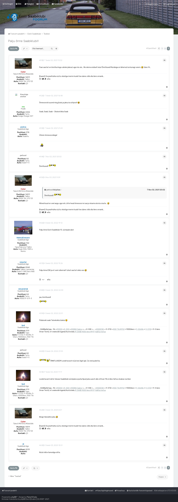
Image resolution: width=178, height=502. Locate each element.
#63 (41, 445)
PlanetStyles (32, 497)
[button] (158, 48)
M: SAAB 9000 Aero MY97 (85, 332)
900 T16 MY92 (118, 329)
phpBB (13, 497)
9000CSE (100, 329)
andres (23, 127)
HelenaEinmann (23, 238)
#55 (41, 177)
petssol (23, 155)
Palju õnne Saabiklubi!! (23, 41)
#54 (41, 157)
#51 (40, 60)
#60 (41, 351)
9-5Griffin (140, 329)
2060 (27, 267)
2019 (27, 450)
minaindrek (23, 289)
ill (23, 444)
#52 (41, 96)
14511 (27, 77)
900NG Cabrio (76, 329)
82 (27, 159)
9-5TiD (148, 329)
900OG (59, 329)
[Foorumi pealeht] (27, 17)
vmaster (23, 262)
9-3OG (66, 329)
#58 (41, 290)
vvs (23, 107)
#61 (40, 372)
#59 (41, 313)
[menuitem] (18, 4)
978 (27, 132)
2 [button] (165, 48)
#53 (41, 128)
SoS (23, 326)
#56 (41, 223)
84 (27, 294)
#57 (41, 263)
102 (27, 243)
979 (27, 331)
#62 (41, 410)
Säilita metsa (100, 332)
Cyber (23, 72)
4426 (27, 112)
